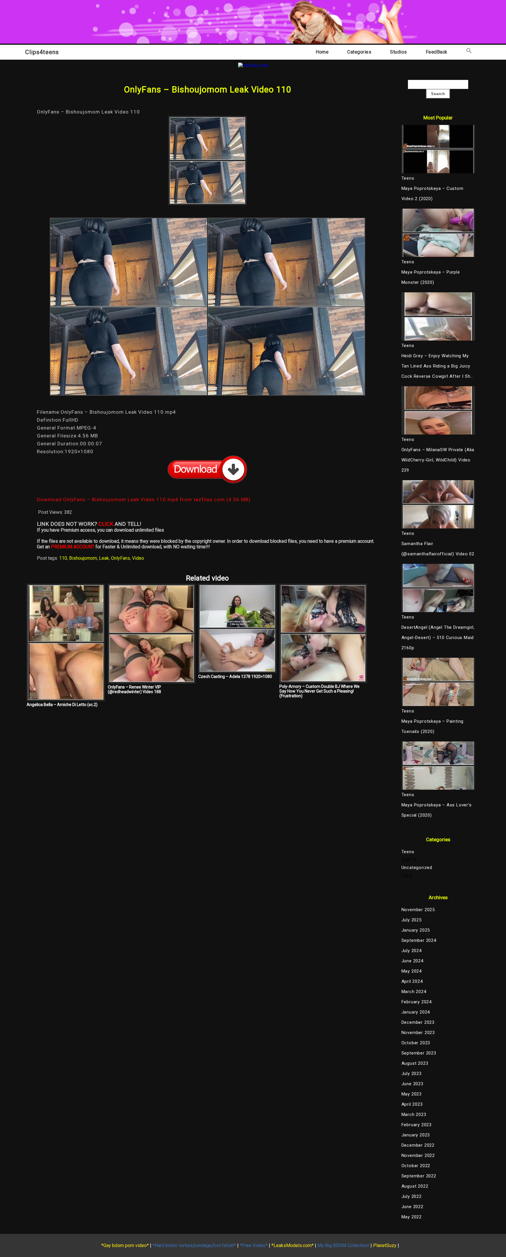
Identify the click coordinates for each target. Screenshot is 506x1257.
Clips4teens (42, 52)
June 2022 (412, 1206)
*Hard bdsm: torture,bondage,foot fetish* (194, 1245)
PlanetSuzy (384, 1245)
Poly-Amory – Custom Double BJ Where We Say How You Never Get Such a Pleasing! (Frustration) (319, 691)
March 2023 (413, 1114)
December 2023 (418, 1022)
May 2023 (411, 1094)
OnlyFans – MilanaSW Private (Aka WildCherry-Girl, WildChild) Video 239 (438, 460)
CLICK (105, 524)
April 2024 (412, 981)
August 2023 (414, 1063)
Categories (359, 52)
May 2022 (411, 1217)
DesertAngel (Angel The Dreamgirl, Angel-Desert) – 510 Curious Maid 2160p (438, 637)
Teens (407, 851)
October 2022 (415, 1165)
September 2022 (418, 1176)
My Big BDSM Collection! (343, 1245)
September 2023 (418, 1053)
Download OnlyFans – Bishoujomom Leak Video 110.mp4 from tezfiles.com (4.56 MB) (144, 499)
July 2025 (411, 920)
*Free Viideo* (254, 1245)
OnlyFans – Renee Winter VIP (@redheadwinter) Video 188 (134, 689)
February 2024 (416, 1001)
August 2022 (414, 1186)
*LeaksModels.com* (292, 1245)
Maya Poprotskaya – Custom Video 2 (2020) (432, 193)
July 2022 (411, 1196)
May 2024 (411, 971)
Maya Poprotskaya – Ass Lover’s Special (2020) (436, 810)
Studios (398, 52)
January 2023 (415, 1135)
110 (63, 558)
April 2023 (412, 1104)
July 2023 (411, 1073)
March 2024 (413, 991)
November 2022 (418, 1155)
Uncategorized (416, 867)
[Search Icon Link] (469, 52)
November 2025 (418, 909)
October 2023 (415, 1042)
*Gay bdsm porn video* (125, 1245)
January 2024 (415, 1012)
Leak (104, 558)
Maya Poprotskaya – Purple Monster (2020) (430, 277)
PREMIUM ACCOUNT (72, 546)
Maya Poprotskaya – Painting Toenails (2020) (432, 726)
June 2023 (412, 1083)
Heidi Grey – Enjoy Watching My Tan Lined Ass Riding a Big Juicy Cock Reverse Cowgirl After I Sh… (437, 366)
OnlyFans (120, 558)
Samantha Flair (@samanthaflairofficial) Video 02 (437, 549)
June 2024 (412, 961)
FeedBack (436, 52)
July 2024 (411, 950)
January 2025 (415, 930)
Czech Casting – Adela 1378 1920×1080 (235, 676)
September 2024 (418, 940)
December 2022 (418, 1145)
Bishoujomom (83, 558)
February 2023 (416, 1124)
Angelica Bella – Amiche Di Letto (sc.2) (62, 704)
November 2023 (418, 1032)
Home (322, 52)
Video (138, 558)
